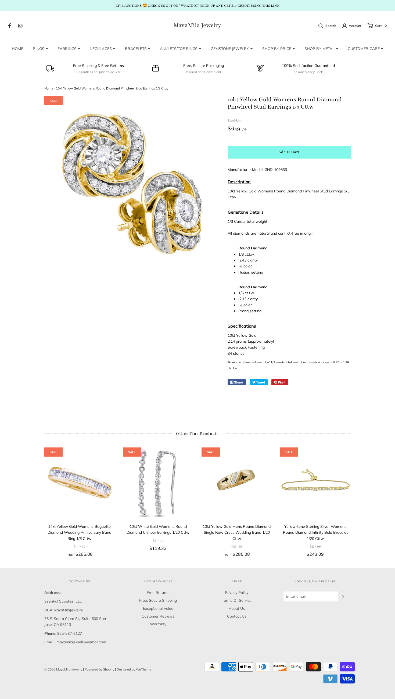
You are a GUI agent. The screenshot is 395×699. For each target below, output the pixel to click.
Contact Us (236, 616)
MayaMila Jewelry (197, 25)
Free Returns (158, 592)
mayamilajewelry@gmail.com (81, 642)
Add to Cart (289, 152)
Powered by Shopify (99, 669)
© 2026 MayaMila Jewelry (63, 669)
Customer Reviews (158, 616)
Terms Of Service (237, 600)
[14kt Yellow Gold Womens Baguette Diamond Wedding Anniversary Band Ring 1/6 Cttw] (79, 482)
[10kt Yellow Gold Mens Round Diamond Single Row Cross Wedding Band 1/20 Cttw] (237, 482)
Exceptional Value (158, 608)
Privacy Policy (236, 592)
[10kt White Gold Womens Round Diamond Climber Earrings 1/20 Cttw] (158, 482)
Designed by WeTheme (134, 669)
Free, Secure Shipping (158, 600)
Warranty (158, 624)
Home (48, 88)
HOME (17, 48)
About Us (237, 608)
